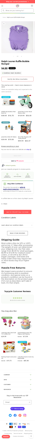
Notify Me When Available (17, 79)
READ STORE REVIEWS (17, 233)
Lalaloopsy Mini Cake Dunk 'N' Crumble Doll (8, 333)
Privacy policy (8, 433)
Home (4, 17)
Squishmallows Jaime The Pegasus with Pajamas (25, 333)
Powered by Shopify (18, 430)
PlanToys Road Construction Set (9, 357)
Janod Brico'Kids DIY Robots (9, 137)
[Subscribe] (29, 402)
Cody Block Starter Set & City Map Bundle (26, 357)
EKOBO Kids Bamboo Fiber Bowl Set (8, 112)
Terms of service (18, 433)
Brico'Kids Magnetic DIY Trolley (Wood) (24, 137)
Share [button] (5, 204)
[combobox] (17, 10)
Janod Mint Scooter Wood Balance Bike (25, 112)
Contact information (18, 436)
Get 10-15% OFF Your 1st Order (17, 212)
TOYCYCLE (9, 430)
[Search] (3, 10)
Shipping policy (28, 433)
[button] (2, 6)
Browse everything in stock (10, 146)
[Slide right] (21, 56)
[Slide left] (14, 56)
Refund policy (28, 430)
